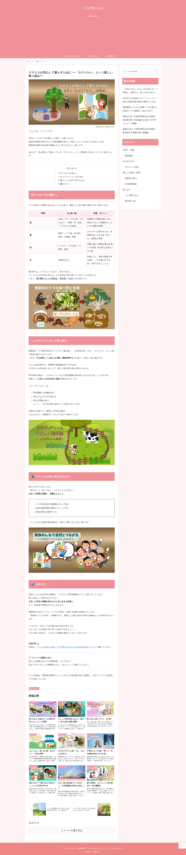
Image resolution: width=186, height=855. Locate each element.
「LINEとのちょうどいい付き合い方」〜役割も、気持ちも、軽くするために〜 (140, 91)
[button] (156, 71)
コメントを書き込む (72, 830)
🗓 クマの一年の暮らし (68, 173)
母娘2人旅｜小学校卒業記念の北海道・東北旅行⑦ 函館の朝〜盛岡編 (140, 131)
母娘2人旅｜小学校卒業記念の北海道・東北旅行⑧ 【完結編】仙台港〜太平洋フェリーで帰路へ (140, 119)
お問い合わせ (93, 848)
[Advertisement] (93, 38)
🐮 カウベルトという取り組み (71, 177)
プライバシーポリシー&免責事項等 (75, 848)
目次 (69, 168)
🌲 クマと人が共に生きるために (72, 180)
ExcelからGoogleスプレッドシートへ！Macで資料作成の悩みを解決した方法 (140, 100)
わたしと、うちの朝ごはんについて (112, 848)
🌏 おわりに (65, 184)
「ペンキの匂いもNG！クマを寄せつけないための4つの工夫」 (63, 647)
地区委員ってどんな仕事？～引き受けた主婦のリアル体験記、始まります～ (140, 109)
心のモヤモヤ (35, 688)
